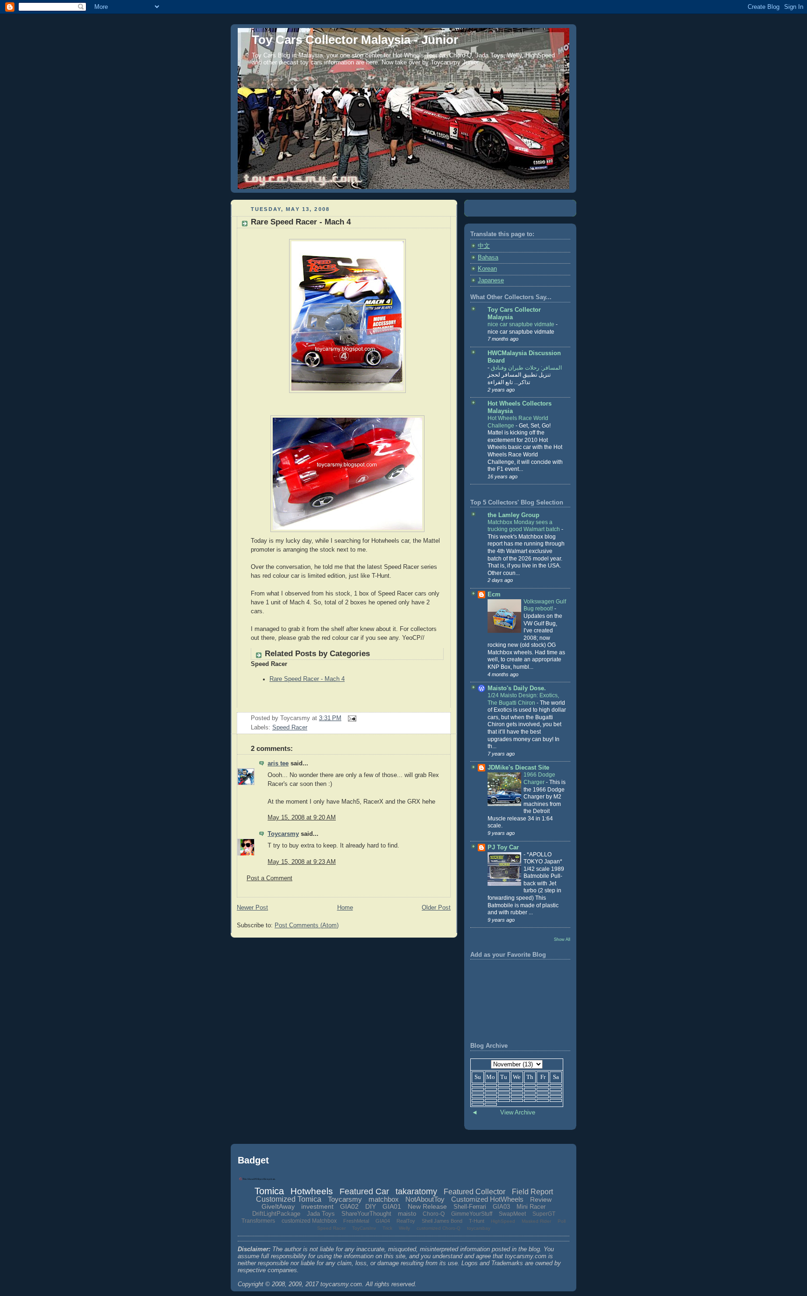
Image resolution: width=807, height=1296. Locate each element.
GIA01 (391, 1206)
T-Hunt (476, 1221)
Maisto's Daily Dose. (517, 688)
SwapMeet (512, 1214)
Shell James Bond (442, 1221)
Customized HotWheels (487, 1199)
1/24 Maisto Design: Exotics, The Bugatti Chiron (523, 699)
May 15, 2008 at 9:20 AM (302, 817)
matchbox (383, 1199)
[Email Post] (350, 718)
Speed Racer (289, 727)
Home (345, 907)
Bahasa (488, 257)
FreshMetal (356, 1221)
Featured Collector (474, 1192)
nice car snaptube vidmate (522, 324)
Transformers (258, 1221)
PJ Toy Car (503, 847)
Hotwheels (311, 1191)
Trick (387, 1228)
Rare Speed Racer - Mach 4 (301, 221)
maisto (407, 1213)
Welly (404, 1228)
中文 (484, 246)
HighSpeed (503, 1221)
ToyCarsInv (364, 1228)
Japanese (491, 280)
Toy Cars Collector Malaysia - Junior (355, 40)
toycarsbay (478, 1228)
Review (541, 1199)
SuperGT (543, 1214)
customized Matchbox (309, 1221)
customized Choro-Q (438, 1228)
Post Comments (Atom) (307, 925)
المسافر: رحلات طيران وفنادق (525, 367)
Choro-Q (434, 1214)
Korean (487, 269)
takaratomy (416, 1191)
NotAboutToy (425, 1199)
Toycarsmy (283, 834)
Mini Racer (531, 1206)
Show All (562, 939)
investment (317, 1206)
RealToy (405, 1221)
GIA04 (382, 1221)
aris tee (278, 763)
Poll (562, 1221)
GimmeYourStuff (471, 1214)
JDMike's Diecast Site (518, 767)
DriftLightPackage (276, 1213)
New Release (427, 1206)
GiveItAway (278, 1206)
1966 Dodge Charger (539, 778)
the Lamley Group (513, 515)
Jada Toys (321, 1213)
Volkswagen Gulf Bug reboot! (545, 605)
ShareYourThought (366, 1213)
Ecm (494, 594)
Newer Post (252, 907)
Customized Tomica (288, 1199)
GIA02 (349, 1206)
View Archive (517, 1112)
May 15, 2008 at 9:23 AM (302, 862)
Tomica (269, 1191)
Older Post (436, 907)
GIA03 (501, 1206)
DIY (370, 1206)
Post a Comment (269, 878)
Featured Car (364, 1191)
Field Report (532, 1192)
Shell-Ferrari (469, 1206)
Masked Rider (536, 1221)
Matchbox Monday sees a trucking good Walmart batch (524, 526)
